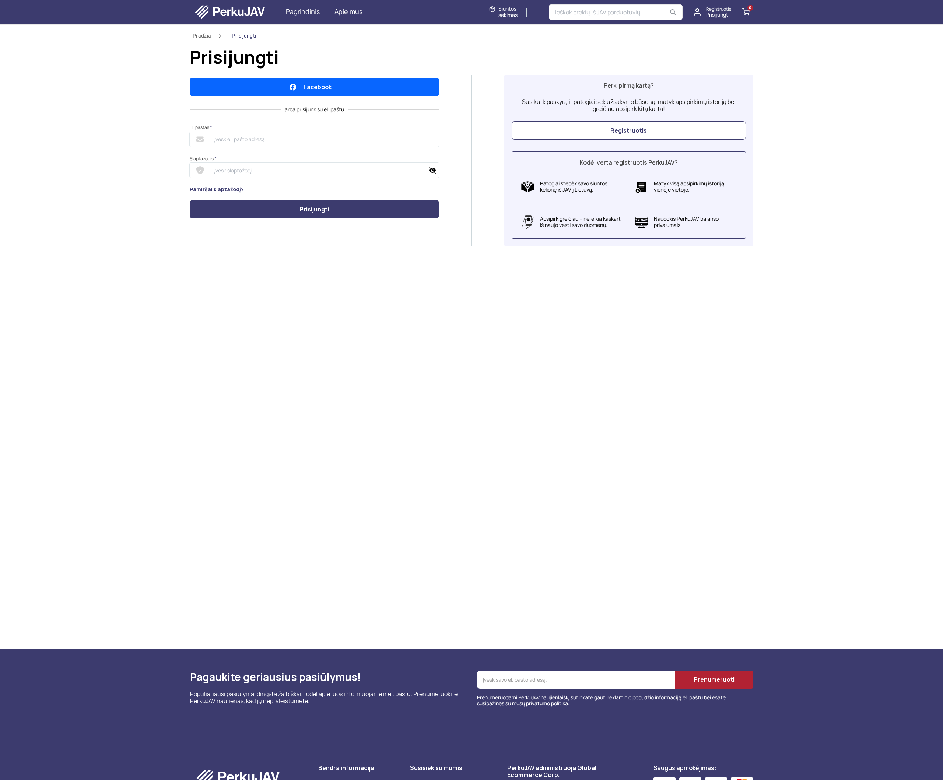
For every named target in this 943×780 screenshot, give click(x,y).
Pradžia (202, 36)
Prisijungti (244, 36)
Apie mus (348, 11)
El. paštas (201, 127)
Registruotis (628, 130)
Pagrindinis (303, 11)
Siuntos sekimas (508, 12)
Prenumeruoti (714, 679)
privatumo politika (547, 703)
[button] (713, 12)
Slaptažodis (203, 158)
